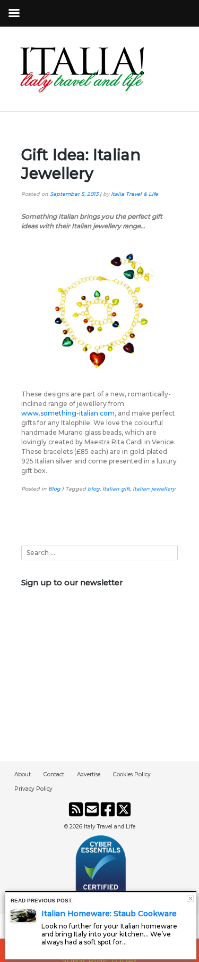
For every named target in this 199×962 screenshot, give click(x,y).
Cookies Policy (132, 774)
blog (94, 489)
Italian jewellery (154, 489)
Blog (54, 489)
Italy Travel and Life (109, 826)
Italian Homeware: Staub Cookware (109, 913)
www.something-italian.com (68, 413)
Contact (54, 774)
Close (190, 898)
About (22, 774)
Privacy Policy (33, 788)
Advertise (88, 774)
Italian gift (116, 489)
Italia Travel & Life (134, 194)
